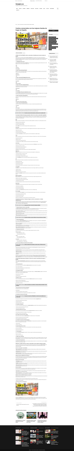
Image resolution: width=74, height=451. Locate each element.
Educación (36, 8)
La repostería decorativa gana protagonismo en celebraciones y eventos (54, 432)
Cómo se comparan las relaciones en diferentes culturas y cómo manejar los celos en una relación (54, 57)
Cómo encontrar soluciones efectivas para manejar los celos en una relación (54, 64)
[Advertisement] (37, 17)
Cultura (47, 8)
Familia (55, 41)
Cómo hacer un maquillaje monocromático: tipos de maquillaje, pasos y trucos (53, 60)
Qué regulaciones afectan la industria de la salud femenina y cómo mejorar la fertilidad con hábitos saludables (54, 71)
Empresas (28, 8)
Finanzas (50, 42)
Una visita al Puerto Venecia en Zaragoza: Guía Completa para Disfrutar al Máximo (42, 421)
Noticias (20, 8)
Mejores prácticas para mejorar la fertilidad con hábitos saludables (54, 82)
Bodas (50, 38)
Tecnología (32, 8)
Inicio (17, 8)
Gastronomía (52, 8)
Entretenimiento (51, 41)
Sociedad (40, 8)
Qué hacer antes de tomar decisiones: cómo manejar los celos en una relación (53, 67)
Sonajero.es (20, 4)
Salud (44, 8)
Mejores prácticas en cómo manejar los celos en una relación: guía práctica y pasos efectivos (54, 79)
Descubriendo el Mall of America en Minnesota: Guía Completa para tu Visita (31, 421)
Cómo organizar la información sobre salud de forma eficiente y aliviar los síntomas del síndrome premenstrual (25, 444)
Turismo (50, 49)
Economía (24, 8)
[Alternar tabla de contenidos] (23, 53)
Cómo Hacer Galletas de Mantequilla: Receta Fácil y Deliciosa (22, 405)
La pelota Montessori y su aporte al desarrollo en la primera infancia (20, 421)
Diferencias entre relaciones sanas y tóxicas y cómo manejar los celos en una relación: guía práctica (54, 75)
